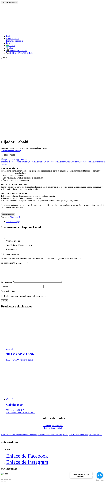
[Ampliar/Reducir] (10, 479)
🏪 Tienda (10, 46)
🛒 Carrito (10, 48)
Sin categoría (15, 217)
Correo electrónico (9, 291)
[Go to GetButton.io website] (100, 480)
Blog (8, 43)
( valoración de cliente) (11, 151)
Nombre (5, 286)
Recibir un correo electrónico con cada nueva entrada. (26, 296)
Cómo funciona (12, 38)
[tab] (55, 221)
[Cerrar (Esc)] (2, 479)
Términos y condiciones (53, 425)
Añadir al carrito (8, 215)
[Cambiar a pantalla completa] (7, 479)
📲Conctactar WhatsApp (16, 50)
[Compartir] (5, 479)
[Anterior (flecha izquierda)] (2, 481)
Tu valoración (7, 282)
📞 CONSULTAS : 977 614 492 (19, 53)
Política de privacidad (53, 428)
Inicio (8, 36)
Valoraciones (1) (13, 221)
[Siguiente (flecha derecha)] (5, 481)
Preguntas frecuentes (14, 41)
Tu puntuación (7, 263)
